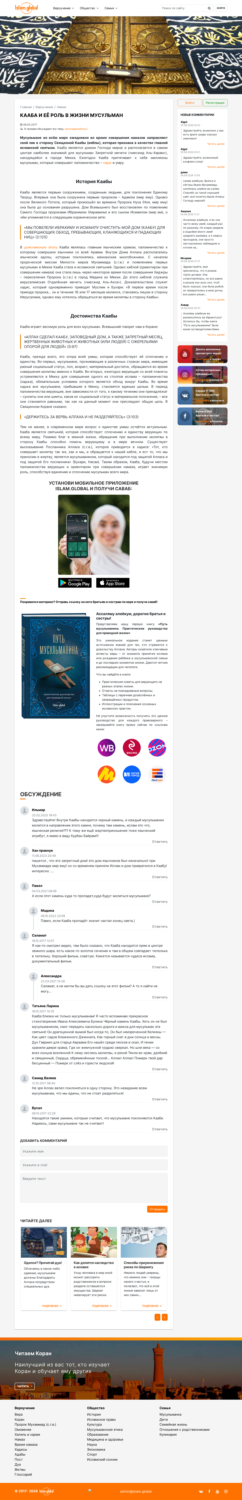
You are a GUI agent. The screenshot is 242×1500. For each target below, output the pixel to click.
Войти (221, 8)
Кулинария (168, 1434)
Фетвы (20, 1469)
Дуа (18, 1464)
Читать (23, 1386)
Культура (94, 1424)
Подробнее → (52, 1306)
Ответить (160, 841)
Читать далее (216, 143)
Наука (92, 1444)
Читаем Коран (33, 1353)
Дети (164, 1419)
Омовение (23, 1429)
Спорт (92, 1454)
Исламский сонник (102, 1459)
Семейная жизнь (173, 1424)
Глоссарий (23, 1474)
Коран (19, 1419)
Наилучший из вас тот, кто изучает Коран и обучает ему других (62, 1367)
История (94, 1414)
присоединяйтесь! (76, 128)
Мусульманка (170, 1414)
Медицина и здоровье (105, 1439)
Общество (88, 8)
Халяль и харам (27, 1434)
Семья (110, 8)
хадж (107, 163)
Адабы (20, 1454)
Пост (19, 1459)
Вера (19, 1414)
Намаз (20, 1439)
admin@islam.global (136, 1491)
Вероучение (62, 8)
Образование (97, 1434)
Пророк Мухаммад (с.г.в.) (35, 1424)
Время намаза (26, 1444)
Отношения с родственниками (185, 1429)
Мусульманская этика (105, 1429)
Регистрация (215, 102)
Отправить (157, 1209)
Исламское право (101, 1419)
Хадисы (21, 1449)
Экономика (96, 1449)
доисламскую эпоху (41, 247)
